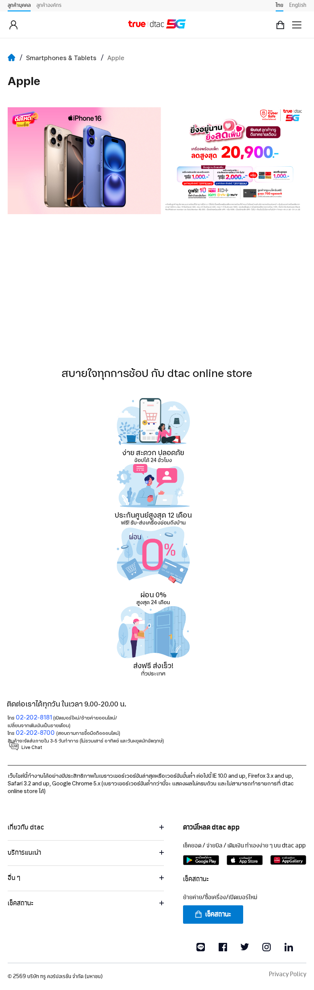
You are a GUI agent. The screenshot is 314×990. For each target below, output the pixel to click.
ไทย (279, 5)
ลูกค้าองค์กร (49, 5)
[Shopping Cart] (280, 25)
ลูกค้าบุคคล (19, 5)
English (297, 5)
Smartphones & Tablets (61, 58)
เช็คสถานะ (218, 915)
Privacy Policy (287, 974)
